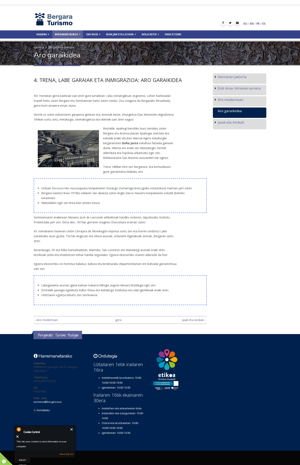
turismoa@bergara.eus (48, 402)
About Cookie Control (18, 429)
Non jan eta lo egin (119, 34)
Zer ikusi (92, 34)
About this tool (66, 454)
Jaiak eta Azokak (231, 122)
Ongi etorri (173, 34)
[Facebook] (223, 23)
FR (258, 23)
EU (245, 23)
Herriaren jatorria (232, 76)
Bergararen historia (61, 47)
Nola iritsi (149, 34)
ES (264, 23)
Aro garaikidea (230, 110)
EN (252, 23)
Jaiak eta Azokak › (193, 320)
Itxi (71, 429)
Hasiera (41, 34)
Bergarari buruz (66, 34)
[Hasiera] (61, 19)
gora (118, 320)
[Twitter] (230, 23)
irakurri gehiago (22, 461)
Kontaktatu (43, 410)
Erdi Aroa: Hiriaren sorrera (239, 88)
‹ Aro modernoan (46, 320)
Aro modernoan (230, 99)
